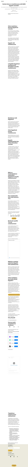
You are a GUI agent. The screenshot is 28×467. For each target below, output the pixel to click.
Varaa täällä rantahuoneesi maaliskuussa (14, 294)
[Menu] (26, 1)
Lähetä (10, 450)
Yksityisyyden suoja (14, 465)
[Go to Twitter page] (18, 326)
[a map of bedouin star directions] (14, 460)
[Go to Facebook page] (10, 326)
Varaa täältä (14, 218)
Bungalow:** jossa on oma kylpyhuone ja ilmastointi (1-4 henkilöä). (13, 434)
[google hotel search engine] (14, 463)
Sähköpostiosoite (10, 446)
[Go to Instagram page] (14, 326)
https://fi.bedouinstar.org (11, 443)
